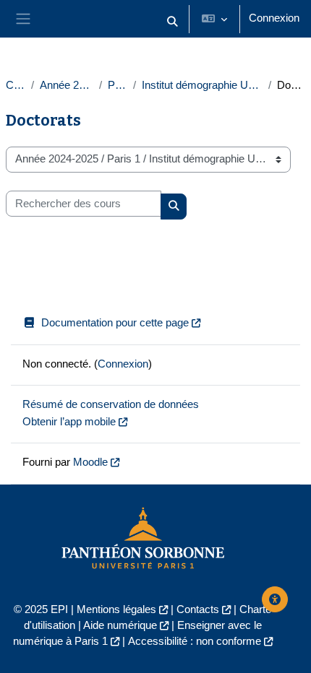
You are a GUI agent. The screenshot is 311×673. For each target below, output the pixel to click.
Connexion (274, 18)
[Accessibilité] (275, 599)
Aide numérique (120, 625)
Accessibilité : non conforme (194, 641)
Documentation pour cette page (115, 323)
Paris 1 (117, 85)
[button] (172, 21)
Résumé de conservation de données (110, 404)
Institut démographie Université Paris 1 (202, 85)
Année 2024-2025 (66, 85)
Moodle (90, 462)
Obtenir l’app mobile (69, 421)
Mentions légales (116, 609)
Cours (15, 85)
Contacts (197, 609)
